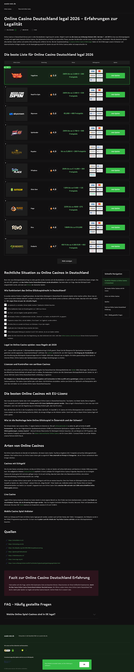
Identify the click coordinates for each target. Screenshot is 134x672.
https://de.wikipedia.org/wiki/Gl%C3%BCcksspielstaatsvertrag (25, 548)
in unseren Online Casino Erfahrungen (80, 41)
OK (84, 664)
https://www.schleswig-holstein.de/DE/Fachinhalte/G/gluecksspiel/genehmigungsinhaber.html (34, 563)
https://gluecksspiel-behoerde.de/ (17, 551)
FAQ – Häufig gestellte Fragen (113, 315)
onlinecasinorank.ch (61, 426)
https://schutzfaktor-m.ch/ (16, 540)
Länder (74, 370)
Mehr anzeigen (67, 261)
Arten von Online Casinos (112, 296)
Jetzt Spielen (115, 75)
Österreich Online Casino (24, 9)
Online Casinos (7, 9)
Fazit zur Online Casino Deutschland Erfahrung (115, 308)
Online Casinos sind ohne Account (71, 335)
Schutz (29, 284)
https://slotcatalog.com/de (16, 544)
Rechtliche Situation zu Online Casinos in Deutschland (116, 282)
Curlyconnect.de (29, 471)
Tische (21, 505)
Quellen (107, 302)
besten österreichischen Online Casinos (47, 433)
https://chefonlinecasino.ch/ (16, 555)
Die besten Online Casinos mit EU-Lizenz (115, 289)
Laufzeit (49, 352)
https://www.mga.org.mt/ (15, 559)
